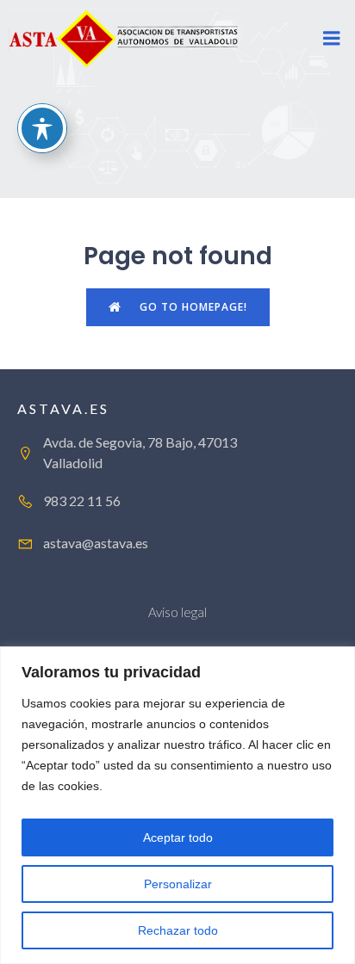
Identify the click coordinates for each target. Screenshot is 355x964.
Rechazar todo (178, 930)
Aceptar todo (178, 837)
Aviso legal (177, 612)
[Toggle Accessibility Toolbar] (42, 128)
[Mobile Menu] (331, 38)
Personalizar (178, 884)
